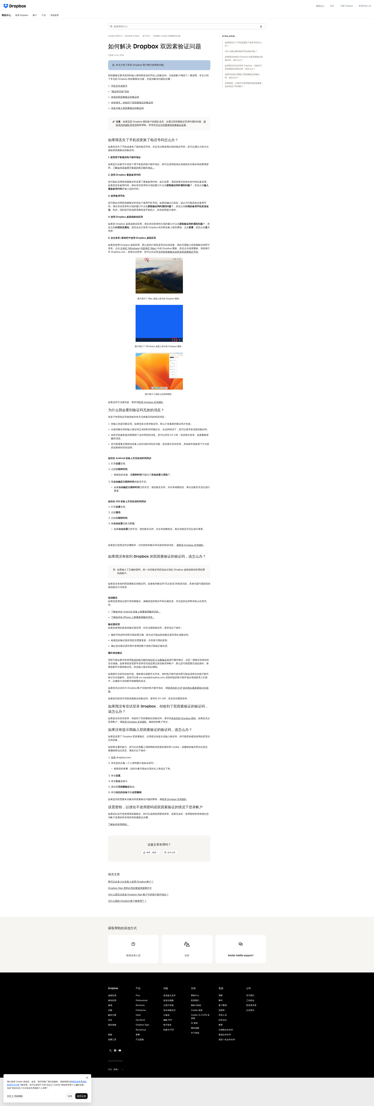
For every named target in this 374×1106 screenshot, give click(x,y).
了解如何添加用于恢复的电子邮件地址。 (134, 167)
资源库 (222, 1010)
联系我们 (195, 1000)
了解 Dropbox (346, 6)
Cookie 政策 (196, 1010)
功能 (110, 1010)
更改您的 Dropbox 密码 (183, 718)
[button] (111, 26)
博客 (221, 995)
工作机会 (250, 1000)
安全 (110, 1020)
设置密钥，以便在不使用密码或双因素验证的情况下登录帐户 (243, 85)
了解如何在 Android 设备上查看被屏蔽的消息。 (136, 611)
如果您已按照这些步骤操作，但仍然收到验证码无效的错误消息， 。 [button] (157, 545)
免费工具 (112, 1039)
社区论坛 (223, 1020)
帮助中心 (320, 6)
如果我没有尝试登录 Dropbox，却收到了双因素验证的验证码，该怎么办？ (243, 67)
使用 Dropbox (21, 15)
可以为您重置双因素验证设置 (171, 125)
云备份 (166, 1015)
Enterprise (141, 1010)
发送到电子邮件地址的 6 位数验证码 (150, 659)
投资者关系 (251, 1005)
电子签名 (167, 1024)
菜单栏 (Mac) (150, 248)
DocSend (140, 1020)
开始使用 (54, 15)
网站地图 (195, 1028)
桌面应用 (112, 995)
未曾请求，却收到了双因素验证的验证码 (132, 102)
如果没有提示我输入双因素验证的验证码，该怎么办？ (242, 76)
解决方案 (112, 1015)
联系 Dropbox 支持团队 (134, 721)
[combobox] (187, 26)
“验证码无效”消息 (120, 91)
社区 (332, 6)
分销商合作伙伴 (226, 1029)
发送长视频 (168, 1000)
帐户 (35, 15)
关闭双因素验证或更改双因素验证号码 (178, 251)
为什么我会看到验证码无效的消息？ (241, 51)
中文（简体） (114, 1069)
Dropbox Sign (142, 1024)
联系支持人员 (365, 6)
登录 (113, 757)
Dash (138, 1015)
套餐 (138, 1034)
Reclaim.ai (141, 1029)
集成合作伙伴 (225, 1034)
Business (140, 1005)
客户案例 (223, 1005)
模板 (110, 1034)
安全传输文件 (169, 1010)
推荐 (221, 1024)
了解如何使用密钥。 (118, 824)
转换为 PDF (168, 1029)
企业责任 (250, 1010)
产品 (44, 15)
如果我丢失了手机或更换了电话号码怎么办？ (243, 44)
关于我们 (250, 995)
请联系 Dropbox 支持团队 (189, 545)
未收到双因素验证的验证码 (125, 97)
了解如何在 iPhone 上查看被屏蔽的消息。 (133, 617)
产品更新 (140, 1039)
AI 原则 (194, 1023)
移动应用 (112, 1000)
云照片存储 (168, 1005)
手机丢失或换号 (119, 85)
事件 (221, 1000)
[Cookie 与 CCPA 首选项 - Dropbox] (47, 1088)
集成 (110, 1005)
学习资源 (195, 1032)
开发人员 (223, 1015)
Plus (138, 995)
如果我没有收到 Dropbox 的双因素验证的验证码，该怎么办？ (244, 58)
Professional (142, 1000)
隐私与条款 (196, 1005)
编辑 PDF (167, 1020)
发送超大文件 (169, 995)
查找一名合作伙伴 (227, 1039)
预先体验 (112, 1024)
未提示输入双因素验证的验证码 (127, 108)
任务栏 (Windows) (130, 248)
